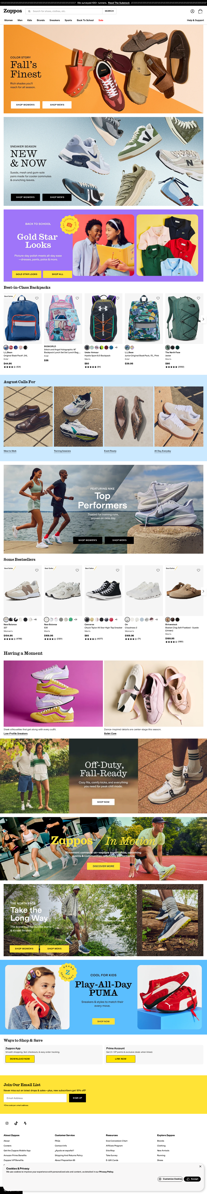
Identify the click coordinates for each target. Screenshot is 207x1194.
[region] (103, 698)
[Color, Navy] (106, 619)
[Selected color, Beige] (6, 619)
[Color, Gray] (96, 347)
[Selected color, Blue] (6, 347)
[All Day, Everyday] (179, 420)
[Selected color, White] (46, 619)
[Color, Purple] (25, 347)
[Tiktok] (16, 1123)
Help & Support (195, 20)
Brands (41, 20)
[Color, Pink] (20, 347)
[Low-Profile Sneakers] (53, 733)
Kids (29, 20)
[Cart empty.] (200, 11)
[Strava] (25, 1123)
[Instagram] (7, 1123)
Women (8, 20)
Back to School (85, 20)
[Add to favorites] (36, 298)
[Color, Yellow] (91, 619)
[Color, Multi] (132, 347)
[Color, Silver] (70, 619)
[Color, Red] (10, 347)
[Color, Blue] (15, 347)
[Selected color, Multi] (127, 347)
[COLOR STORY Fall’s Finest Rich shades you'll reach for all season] (103, 69)
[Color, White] (30, 619)
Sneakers (55, 20)
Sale (100, 20)
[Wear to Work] (28, 420)
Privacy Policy (106, 1172)
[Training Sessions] (78, 420)
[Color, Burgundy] (151, 619)
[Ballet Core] (153, 733)
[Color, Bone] (137, 619)
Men (20, 20)
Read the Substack (119, 2)
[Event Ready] (128, 420)
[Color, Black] (177, 347)
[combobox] (66, 11)
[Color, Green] (101, 347)
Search (109, 11)
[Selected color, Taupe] (167, 619)
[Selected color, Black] (87, 347)
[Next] (203, 319)
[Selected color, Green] (167, 347)
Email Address (15, 1098)
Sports (68, 20)
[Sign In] (192, 11)
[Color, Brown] (172, 619)
